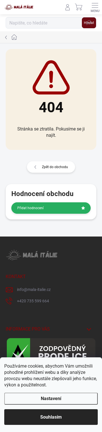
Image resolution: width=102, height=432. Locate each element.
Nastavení (51, 398)
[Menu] (95, 7)
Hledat (89, 23)
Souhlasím (51, 417)
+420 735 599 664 (33, 301)
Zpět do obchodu (55, 167)
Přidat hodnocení (30, 208)
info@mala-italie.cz (34, 289)
